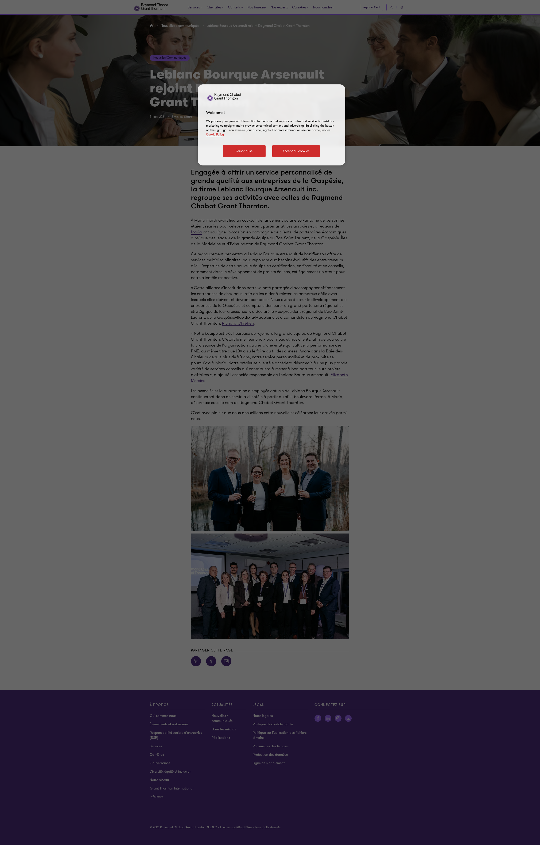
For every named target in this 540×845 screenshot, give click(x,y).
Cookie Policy (215, 135)
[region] (271, 124)
